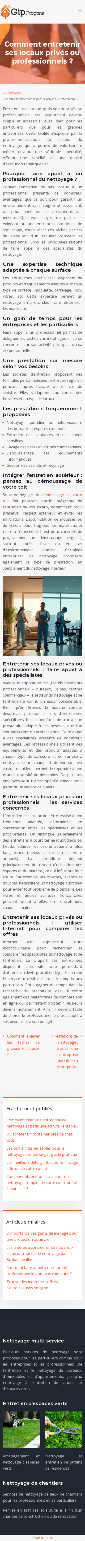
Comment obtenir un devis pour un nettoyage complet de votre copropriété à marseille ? (41, 1182)
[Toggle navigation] (80, 11)
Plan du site (42, 1538)
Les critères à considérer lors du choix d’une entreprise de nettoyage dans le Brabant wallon (39, 1253)
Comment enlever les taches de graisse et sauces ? (23, 1045)
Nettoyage (14, 92)
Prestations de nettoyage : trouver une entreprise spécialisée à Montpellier (65, 1051)
